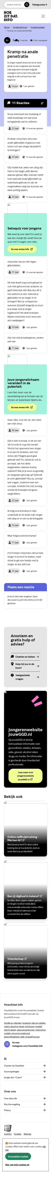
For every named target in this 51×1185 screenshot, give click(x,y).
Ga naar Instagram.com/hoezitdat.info (27, 1044)
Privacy (7, 1110)
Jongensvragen (38, 27)
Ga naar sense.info (24, 250)
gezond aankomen (26, 1029)
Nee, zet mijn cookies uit (17, 1164)
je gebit (38, 1026)
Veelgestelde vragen (22, 677)
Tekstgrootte (38, 4)
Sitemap (27, 1133)
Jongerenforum (20, 27)
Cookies (17, 1133)
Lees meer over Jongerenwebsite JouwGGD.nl (29, 776)
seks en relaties (38, 1023)
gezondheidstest (12, 1036)
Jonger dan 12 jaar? (13, 1077)
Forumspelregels (11, 1071)
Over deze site (10, 1098)
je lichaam (30, 1026)
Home (7, 27)
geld (22, 1036)
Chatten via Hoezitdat (14, 1065)
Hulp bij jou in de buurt (24, 665)
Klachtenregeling (12, 1104)
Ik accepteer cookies (18, 1156)
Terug (11, 41)
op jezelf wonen (32, 1036)
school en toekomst (20, 1033)
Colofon (8, 1133)
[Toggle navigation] (43, 16)
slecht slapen (10, 1029)
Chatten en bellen (25, 657)
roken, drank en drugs (14, 1026)
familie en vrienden (13, 1023)
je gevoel (26, 1023)
